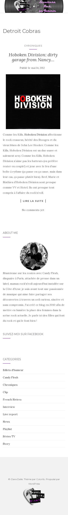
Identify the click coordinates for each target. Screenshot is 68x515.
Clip (5, 392)
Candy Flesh (10, 377)
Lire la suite (33, 200)
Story (6, 443)
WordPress (34, 483)
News (6, 421)
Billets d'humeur (13, 370)
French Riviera (12, 399)
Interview (9, 407)
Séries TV (9, 436)
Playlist (7, 429)
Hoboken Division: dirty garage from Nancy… (33, 57)
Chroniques (33, 45)
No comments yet (33, 210)
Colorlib (40, 479)
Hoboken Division (35, 134)
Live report (10, 414)
